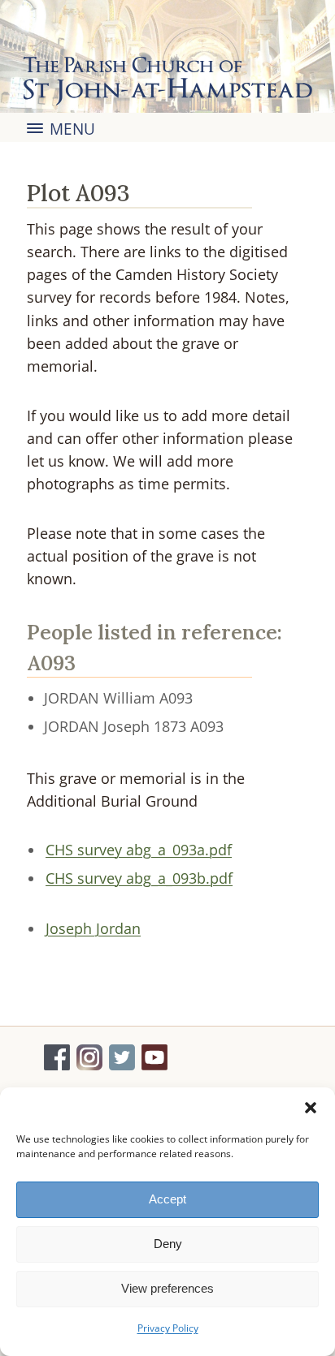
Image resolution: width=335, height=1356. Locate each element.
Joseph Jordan (93, 928)
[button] (310, 1108)
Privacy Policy (167, 1328)
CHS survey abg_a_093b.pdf (139, 878)
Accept (167, 1199)
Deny (168, 1244)
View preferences (167, 1288)
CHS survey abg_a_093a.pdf (139, 849)
